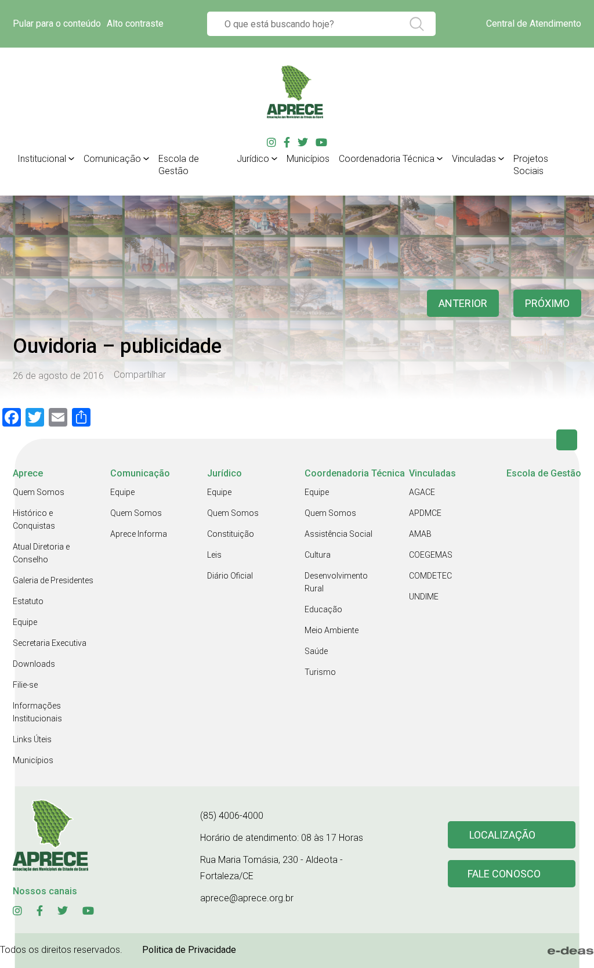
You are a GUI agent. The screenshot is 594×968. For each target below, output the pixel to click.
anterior (463, 303)
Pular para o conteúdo (57, 23)
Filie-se (25, 684)
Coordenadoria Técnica (386, 158)
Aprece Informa (138, 534)
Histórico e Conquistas (34, 519)
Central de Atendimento (533, 23)
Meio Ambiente (331, 630)
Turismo (320, 672)
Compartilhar (140, 375)
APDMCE (425, 513)
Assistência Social (338, 534)
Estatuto (28, 601)
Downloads (34, 664)
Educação (323, 609)
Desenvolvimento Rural (336, 582)
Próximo (547, 303)
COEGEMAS (430, 554)
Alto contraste (135, 23)
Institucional (41, 158)
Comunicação (112, 158)
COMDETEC (430, 575)
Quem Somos (38, 492)
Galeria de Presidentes (53, 580)
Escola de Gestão (178, 164)
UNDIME (424, 596)
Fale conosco (504, 874)
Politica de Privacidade (189, 949)
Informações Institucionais (37, 712)
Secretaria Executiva (49, 643)
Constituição (230, 534)
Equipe (25, 622)
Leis (214, 554)
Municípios (308, 158)
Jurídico (253, 158)
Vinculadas (474, 158)
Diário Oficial (230, 575)
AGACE (422, 492)
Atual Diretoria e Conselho (41, 553)
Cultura (318, 554)
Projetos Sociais (530, 164)
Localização (502, 835)
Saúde (316, 651)
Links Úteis (32, 739)
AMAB (420, 534)
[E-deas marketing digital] (571, 950)
